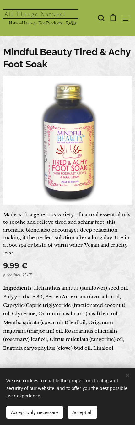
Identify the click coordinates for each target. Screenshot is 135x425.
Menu (125, 18)
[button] (100, 18)
